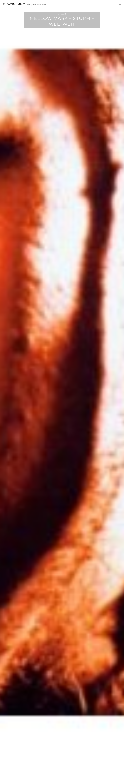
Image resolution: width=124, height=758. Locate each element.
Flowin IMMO (14, 4)
